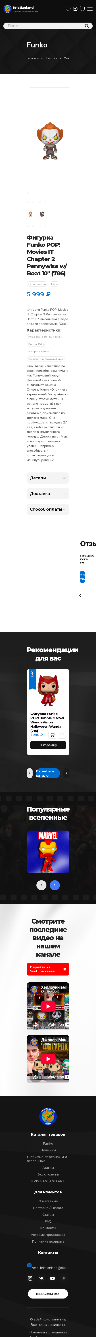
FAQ (48, 1221)
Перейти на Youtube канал (43, 969)
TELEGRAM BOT (48, 1294)
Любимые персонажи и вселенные (47, 1159)
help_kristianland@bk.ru (50, 1265)
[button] (52, 735)
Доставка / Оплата (48, 1208)
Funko (48, 1143)
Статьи (48, 1215)
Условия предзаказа (48, 1235)
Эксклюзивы (48, 1174)
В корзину (48, 745)
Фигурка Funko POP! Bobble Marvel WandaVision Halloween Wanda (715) (47, 722)
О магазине (48, 1201)
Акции (48, 1168)
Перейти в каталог (45, 773)
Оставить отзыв (82, 577)
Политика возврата (48, 1241)
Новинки (48, 1150)
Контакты (48, 1228)
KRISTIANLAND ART (48, 1181)
